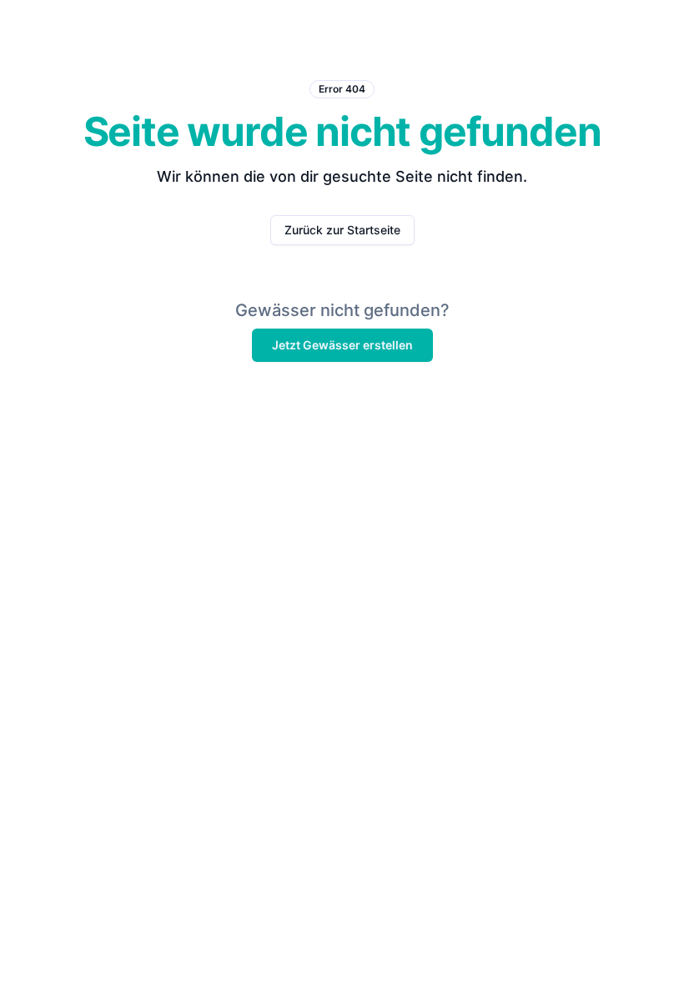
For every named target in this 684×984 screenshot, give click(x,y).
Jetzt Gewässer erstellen (342, 345)
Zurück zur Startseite (342, 230)
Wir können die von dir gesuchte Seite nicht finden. (342, 176)
